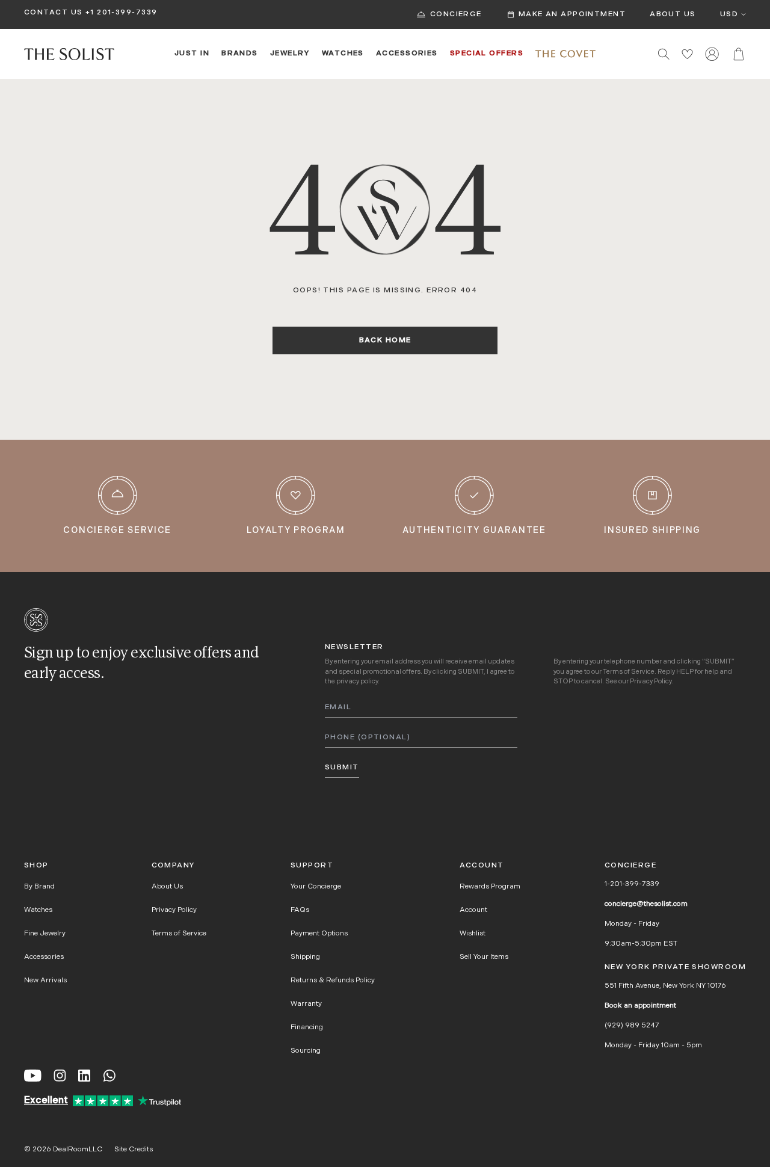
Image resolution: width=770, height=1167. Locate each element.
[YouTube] (33, 1076)
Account (473, 910)
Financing (307, 1027)
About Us (673, 14)
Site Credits (133, 1149)
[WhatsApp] (109, 1076)
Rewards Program (490, 886)
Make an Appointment (572, 14)
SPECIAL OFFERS (486, 53)
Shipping (305, 957)
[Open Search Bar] (664, 54)
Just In (191, 53)
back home (385, 340)
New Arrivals (45, 980)
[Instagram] (60, 1076)
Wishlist (472, 933)
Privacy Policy (650, 682)
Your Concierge (316, 886)
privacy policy (357, 682)
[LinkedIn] (84, 1076)
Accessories (407, 53)
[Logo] (69, 54)
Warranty (306, 1004)
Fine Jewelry (45, 933)
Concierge (456, 14)
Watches (343, 53)
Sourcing (306, 1051)
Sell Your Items (484, 957)
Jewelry (290, 53)
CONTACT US (53, 12)
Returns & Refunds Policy (333, 980)
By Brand (39, 886)
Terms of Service (628, 672)
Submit (342, 767)
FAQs (300, 910)
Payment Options (319, 933)
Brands (239, 53)
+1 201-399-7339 (121, 12)
